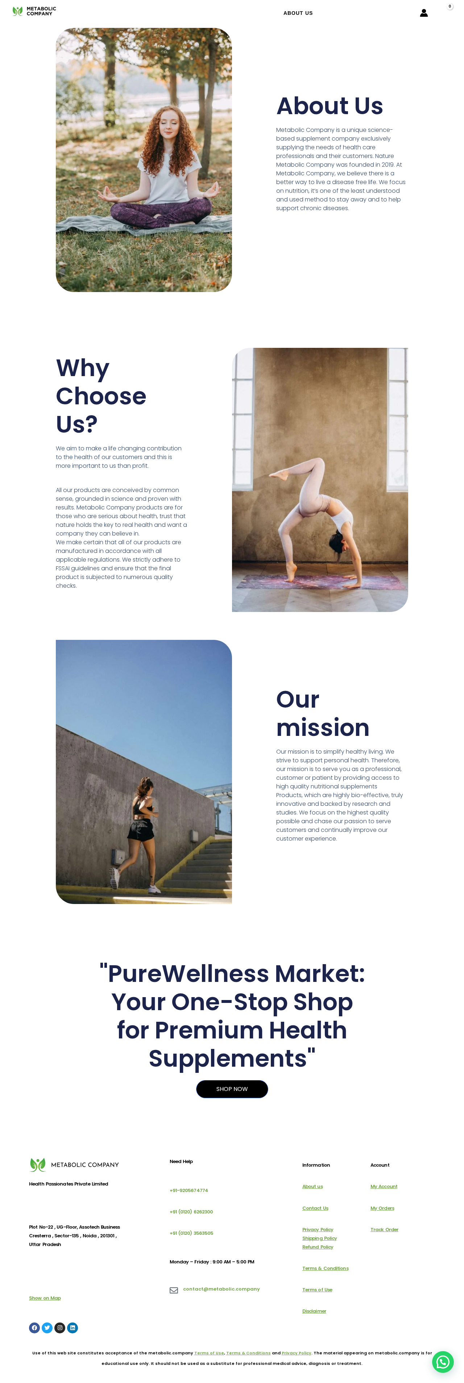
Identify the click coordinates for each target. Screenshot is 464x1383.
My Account (383, 1186)
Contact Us (315, 1208)
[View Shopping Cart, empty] (443, 13)
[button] (443, 1362)
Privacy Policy (317, 1229)
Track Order (384, 1229)
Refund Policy (317, 1247)
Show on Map (45, 1298)
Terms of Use (317, 1289)
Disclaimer (314, 1311)
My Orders (382, 1208)
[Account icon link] (424, 13)
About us (312, 1186)
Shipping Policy (319, 1238)
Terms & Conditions (325, 1268)
